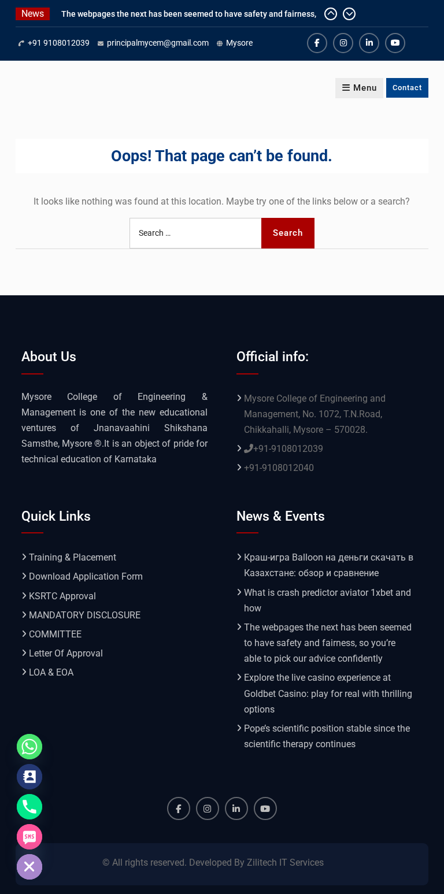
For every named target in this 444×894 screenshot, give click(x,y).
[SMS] (29, 837)
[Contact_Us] (29, 776)
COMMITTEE (55, 634)
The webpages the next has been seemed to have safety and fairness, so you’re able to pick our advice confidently (328, 643)
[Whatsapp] (29, 746)
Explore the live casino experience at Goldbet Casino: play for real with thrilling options (328, 693)
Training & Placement (72, 557)
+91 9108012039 (59, 42)
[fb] (317, 43)
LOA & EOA (51, 672)
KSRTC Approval (62, 596)
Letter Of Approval (66, 653)
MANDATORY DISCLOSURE (84, 615)
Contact (407, 87)
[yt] (395, 43)
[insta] (343, 43)
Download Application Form (86, 576)
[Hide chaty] (29, 867)
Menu (365, 88)
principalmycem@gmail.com (158, 42)
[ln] (369, 43)
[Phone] (29, 806)
